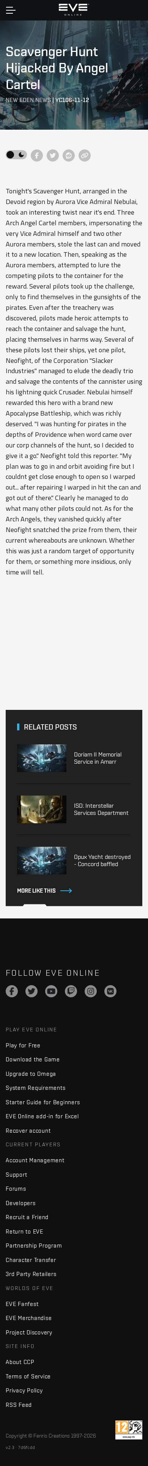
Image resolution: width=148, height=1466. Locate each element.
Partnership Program (34, 1245)
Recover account (28, 1130)
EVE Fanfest (22, 1304)
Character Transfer (31, 1260)
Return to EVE (24, 1231)
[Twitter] (31, 991)
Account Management (35, 1160)
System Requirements (35, 1088)
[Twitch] (71, 991)
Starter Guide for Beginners (43, 1102)
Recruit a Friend (27, 1217)
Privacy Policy (24, 1390)
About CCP (20, 1362)
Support (16, 1174)
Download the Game (33, 1059)
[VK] (110, 991)
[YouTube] (51, 991)
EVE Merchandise (29, 1318)
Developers (21, 1203)
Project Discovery (29, 1332)
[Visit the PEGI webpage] (128, 1429)
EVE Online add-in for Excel (42, 1116)
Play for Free (23, 1045)
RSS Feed (19, 1405)
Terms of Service (28, 1376)
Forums (16, 1188)
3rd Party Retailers (31, 1274)
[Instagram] (91, 991)
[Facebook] (12, 991)
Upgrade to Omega (31, 1073)
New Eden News (28, 100)
